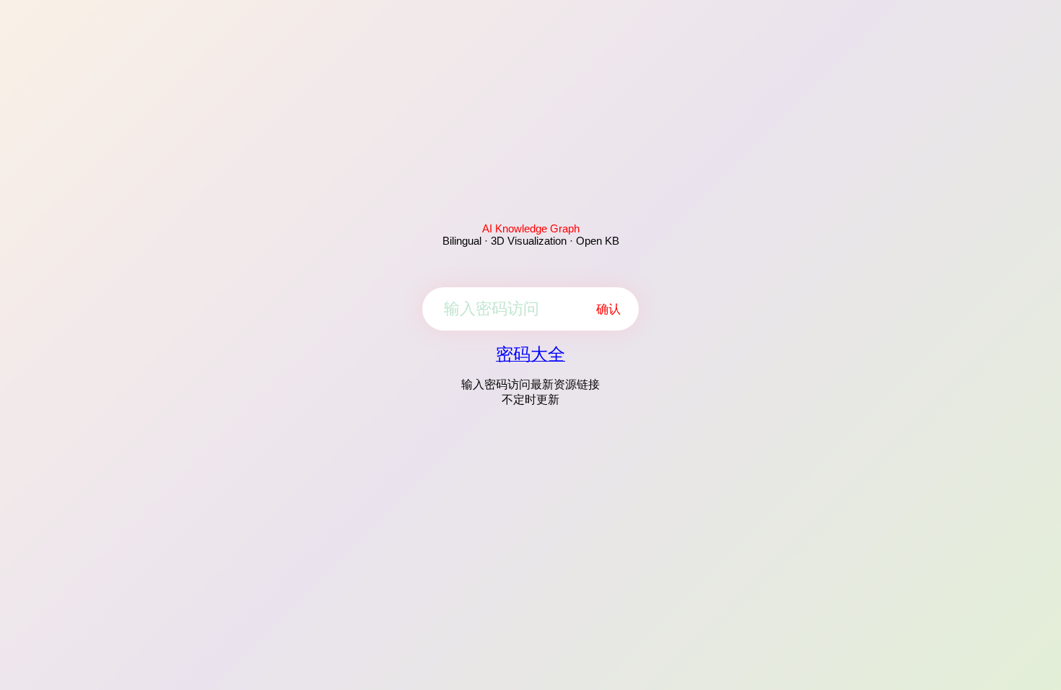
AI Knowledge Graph (531, 228)
